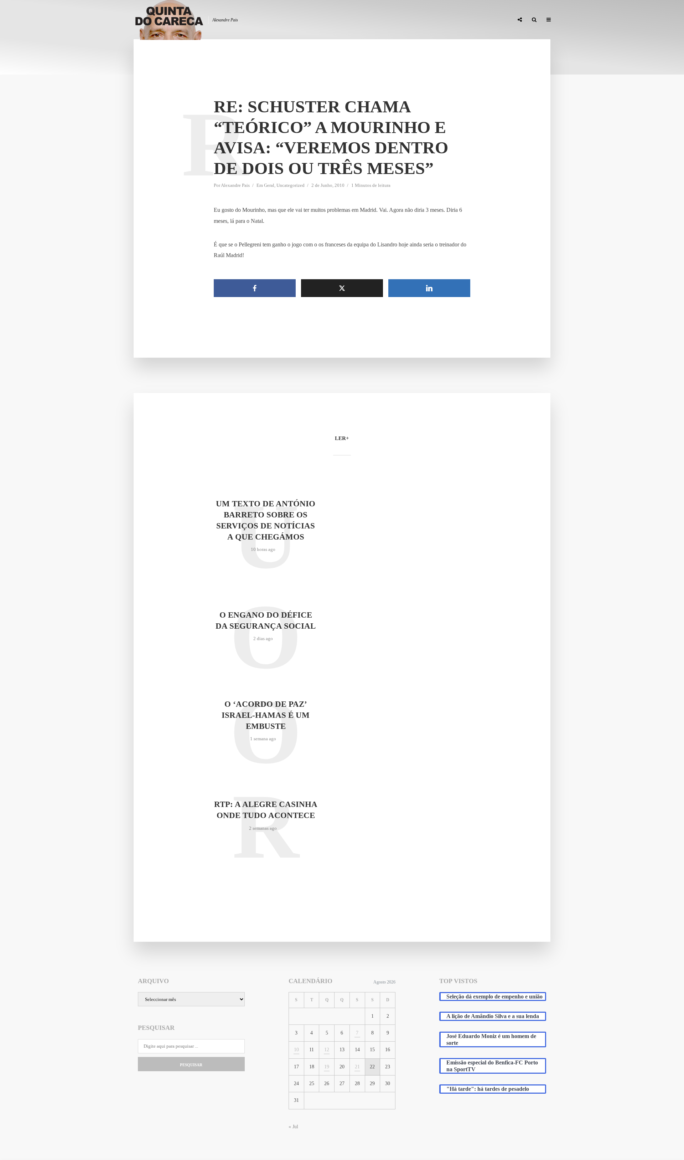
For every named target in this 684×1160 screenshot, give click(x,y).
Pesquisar (191, 1065)
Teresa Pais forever (435, 20)
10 (296, 1049)
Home (339, 20)
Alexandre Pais (235, 185)
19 (326, 1066)
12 (326, 1049)
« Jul (293, 1126)
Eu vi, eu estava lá (488, 20)
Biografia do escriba (379, 20)
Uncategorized (290, 185)
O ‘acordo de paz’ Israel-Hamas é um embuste (266, 715)
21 (357, 1066)
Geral (269, 185)
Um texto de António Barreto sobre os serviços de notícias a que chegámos (265, 520)
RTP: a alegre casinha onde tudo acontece (265, 810)
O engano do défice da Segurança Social (266, 620)
